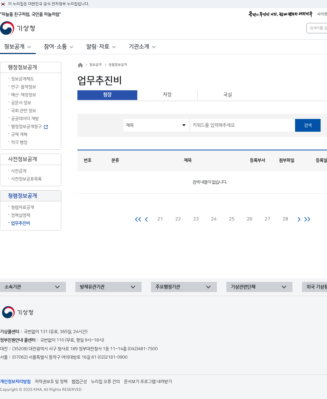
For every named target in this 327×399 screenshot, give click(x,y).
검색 (308, 125)
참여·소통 (55, 46)
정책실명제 (20, 215)
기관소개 (139, 46)
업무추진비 (20, 223)
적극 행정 (19, 142)
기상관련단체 (243, 287)
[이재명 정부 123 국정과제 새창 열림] (280, 14)
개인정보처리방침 (15, 381)
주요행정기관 (168, 287)
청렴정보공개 (118, 64)
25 (232, 219)
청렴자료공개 (22, 207)
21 (160, 219)
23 (196, 219)
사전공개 (18, 171)
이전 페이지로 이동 (146, 219)
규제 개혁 (19, 134)
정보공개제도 (22, 79)
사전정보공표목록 (26, 179)
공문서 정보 (21, 103)
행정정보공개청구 (26, 126)
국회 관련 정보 (23, 110)
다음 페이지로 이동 (298, 219)
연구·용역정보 (23, 87)
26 (249, 219)
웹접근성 (79, 381)
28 (285, 219)
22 (178, 219)
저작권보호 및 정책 (51, 381)
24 (214, 219)
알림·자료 (97, 46)
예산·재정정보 (23, 95)
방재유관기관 (92, 287)
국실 (227, 94)
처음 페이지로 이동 (138, 219)
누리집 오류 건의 (105, 381)
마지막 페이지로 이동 (307, 219)
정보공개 (14, 46)
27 (267, 219)
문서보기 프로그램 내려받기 (148, 381)
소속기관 (13, 287)
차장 (167, 94)
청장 (107, 94)
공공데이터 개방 (25, 118)
